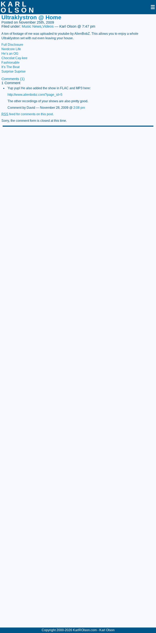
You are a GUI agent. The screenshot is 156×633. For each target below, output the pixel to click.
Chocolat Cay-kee (14, 58)
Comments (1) (13, 79)
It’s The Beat (10, 67)
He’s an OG (9, 53)
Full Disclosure (12, 44)
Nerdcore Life (11, 49)
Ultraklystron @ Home (31, 17)
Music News (31, 26)
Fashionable (10, 62)
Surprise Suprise (13, 71)
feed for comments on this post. (27, 114)
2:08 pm (79, 107)
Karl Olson (18, 7)
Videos (48, 26)
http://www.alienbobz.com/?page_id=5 (35, 94)
